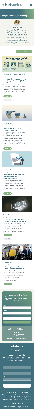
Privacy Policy (14, 408)
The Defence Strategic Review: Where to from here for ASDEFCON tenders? (13, 176)
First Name (5, 305)
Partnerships (7, 238)
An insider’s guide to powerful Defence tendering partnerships (14, 220)
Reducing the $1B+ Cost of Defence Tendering (12, 129)
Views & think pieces (19, 74)
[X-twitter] (22, 350)
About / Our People (9, 12)
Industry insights (7, 74)
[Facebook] (18, 350)
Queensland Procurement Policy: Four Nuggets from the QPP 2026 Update (14, 81)
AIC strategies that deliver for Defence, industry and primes (13, 268)
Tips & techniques (7, 215)
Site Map (21, 408)
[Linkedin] (12, 350)
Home (3, 12)
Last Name (5, 310)
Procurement (7, 100)
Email (4, 315)
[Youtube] (15, 350)
